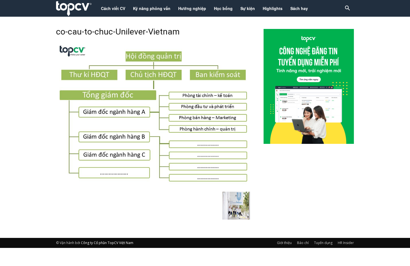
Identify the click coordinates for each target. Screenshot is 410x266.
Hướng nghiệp (192, 8)
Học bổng (223, 8)
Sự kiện (247, 8)
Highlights (273, 8)
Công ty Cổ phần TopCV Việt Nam (107, 242)
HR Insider (346, 242)
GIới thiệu (284, 242)
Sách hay (299, 8)
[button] (347, 8)
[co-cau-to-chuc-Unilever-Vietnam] (153, 186)
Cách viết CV (113, 8)
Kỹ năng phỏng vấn (151, 8)
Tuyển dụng (323, 242)
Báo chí (303, 242)
